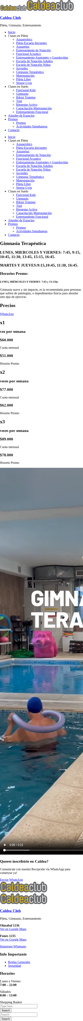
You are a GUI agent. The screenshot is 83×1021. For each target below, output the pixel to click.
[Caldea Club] (13, 9)
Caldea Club (10, 18)
